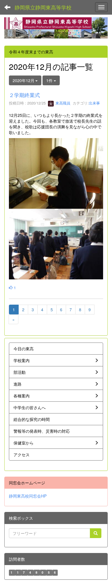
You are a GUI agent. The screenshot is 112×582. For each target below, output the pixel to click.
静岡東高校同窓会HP (28, 496)
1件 (50, 80)
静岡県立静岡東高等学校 (43, 7)
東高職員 (62, 103)
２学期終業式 (24, 94)
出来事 (94, 103)
